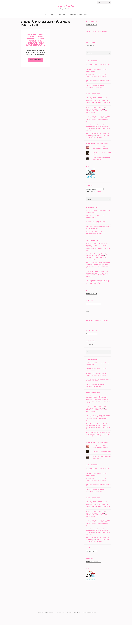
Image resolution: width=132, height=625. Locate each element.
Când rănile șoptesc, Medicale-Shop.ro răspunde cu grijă (97, 119)
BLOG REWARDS (49, 14)
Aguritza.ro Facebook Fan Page (97, 31)
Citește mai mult (35, 59)
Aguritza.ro (66, 6)
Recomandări (32, 36)
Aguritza (29, 34)
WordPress (93, 612)
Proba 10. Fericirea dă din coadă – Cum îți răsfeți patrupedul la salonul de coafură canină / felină (98, 126)
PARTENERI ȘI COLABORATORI (78, 14)
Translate (98, 191)
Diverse (35, 34)
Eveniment (41, 34)
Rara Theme (77, 612)
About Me (62, 14)
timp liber (40, 36)
